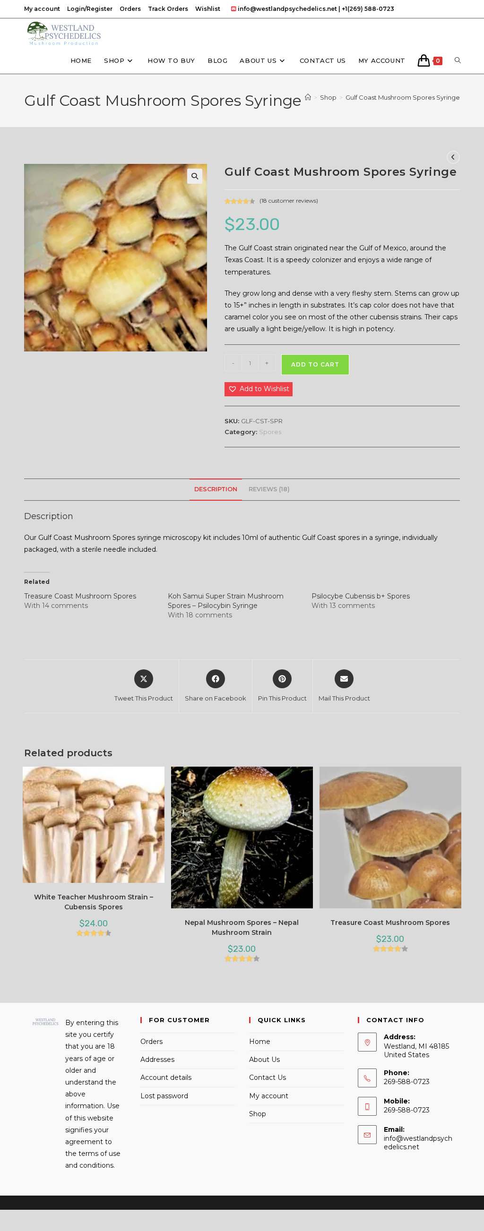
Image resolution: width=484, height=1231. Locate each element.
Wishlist (207, 8)
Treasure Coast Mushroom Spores (80, 596)
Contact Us (267, 1077)
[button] (194, 176)
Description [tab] (215, 489)
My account (42, 8)
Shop (257, 1114)
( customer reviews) (288, 200)
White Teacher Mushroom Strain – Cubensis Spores (93, 902)
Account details (165, 1077)
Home (259, 1041)
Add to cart (315, 364)
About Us (264, 1059)
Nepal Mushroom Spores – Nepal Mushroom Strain (242, 927)
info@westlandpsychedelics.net (418, 1142)
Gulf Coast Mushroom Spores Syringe (403, 97)
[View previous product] (453, 157)
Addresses (157, 1059)
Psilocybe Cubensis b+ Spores (360, 596)
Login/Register (89, 8)
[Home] (308, 97)
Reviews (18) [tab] (269, 489)
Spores (270, 432)
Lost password (164, 1096)
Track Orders (168, 8)
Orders (130, 8)
